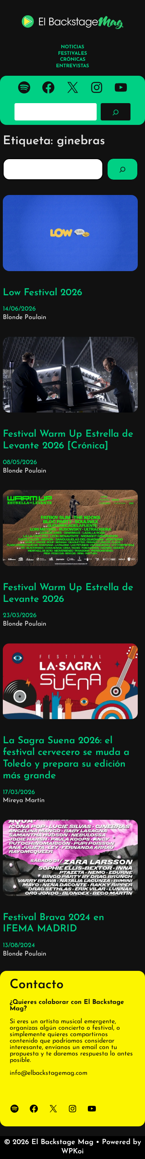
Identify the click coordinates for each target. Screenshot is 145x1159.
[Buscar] (115, 111)
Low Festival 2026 (42, 293)
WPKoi (72, 1151)
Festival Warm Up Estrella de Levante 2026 (68, 593)
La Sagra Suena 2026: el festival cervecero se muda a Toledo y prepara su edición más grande (66, 758)
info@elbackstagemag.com (48, 1073)
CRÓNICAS (72, 59)
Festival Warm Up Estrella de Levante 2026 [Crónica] (68, 440)
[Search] (122, 169)
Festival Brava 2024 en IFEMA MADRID (53, 923)
